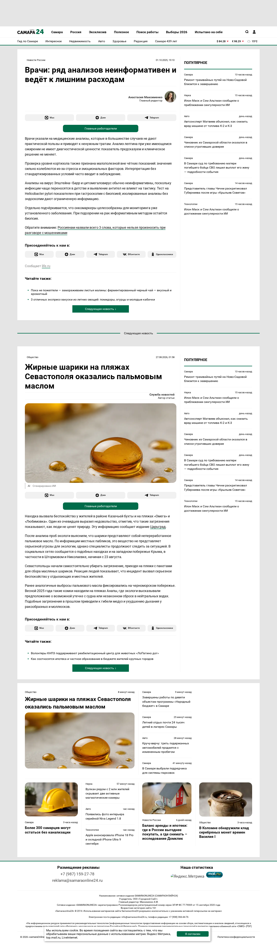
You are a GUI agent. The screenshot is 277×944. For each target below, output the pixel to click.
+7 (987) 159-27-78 (77, 874)
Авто (186, 116)
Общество (32, 357)
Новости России (36, 60)
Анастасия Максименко (145, 97)
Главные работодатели (101, 128)
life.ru (46, 266)
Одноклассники (164, 254)
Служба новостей (161, 394)
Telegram (154, 117)
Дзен (103, 117)
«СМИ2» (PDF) (244, 926)
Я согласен (192, 934)
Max (52, 117)
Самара (188, 74)
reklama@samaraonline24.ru (77, 880)
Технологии (190, 203)
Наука (187, 95)
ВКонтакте (134, 254)
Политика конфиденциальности (236, 937)
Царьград (158, 527)
